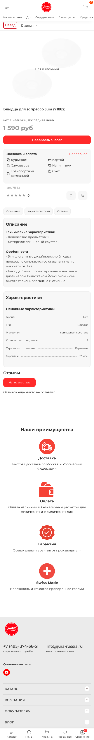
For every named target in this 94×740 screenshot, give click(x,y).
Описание (13, 211)
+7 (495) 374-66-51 (20, 646)
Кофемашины (12, 17)
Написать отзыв (19, 382)
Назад (10, 25)
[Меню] (7, 7)
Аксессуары (67, 17)
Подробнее (78, 154)
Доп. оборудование (40, 17)
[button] (33, 195)
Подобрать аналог (47, 140)
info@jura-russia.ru (64, 646)
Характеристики (39, 211)
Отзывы (62, 211)
